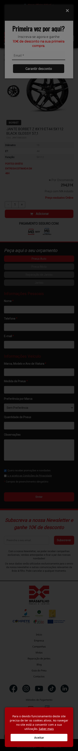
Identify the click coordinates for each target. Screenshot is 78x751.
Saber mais (46, 729)
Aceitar (39, 737)
